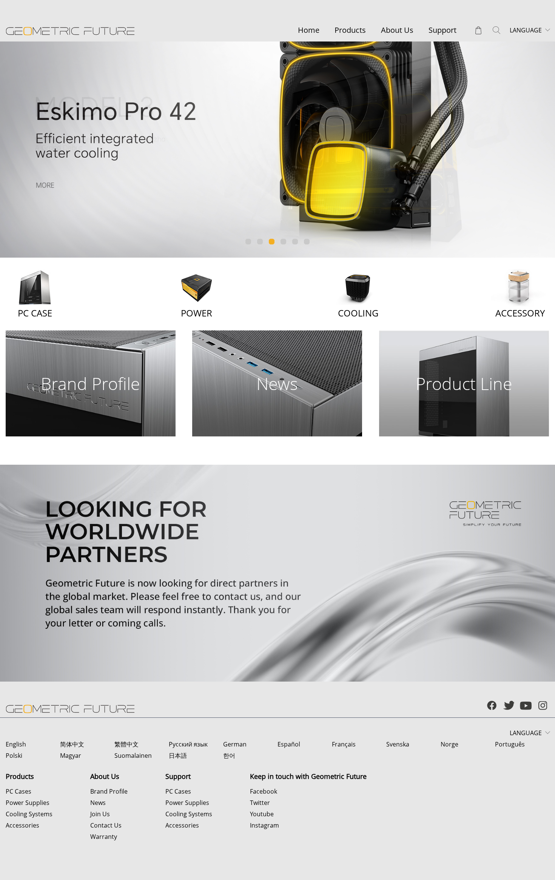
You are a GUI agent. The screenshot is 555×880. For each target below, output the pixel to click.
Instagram (264, 825)
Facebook (263, 791)
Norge (449, 744)
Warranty (103, 836)
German (235, 744)
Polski (14, 755)
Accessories (22, 825)
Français (344, 744)
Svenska (397, 744)
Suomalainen (133, 755)
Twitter (260, 803)
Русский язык (188, 744)
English (16, 744)
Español (289, 744)
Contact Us (106, 825)
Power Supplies (27, 803)
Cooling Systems (29, 814)
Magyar (70, 755)
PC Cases (18, 791)
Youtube (262, 814)
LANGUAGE (526, 30)
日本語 (178, 755)
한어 (229, 755)
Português (510, 744)
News (98, 803)
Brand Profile (109, 791)
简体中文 (72, 744)
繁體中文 (126, 744)
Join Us (100, 814)
